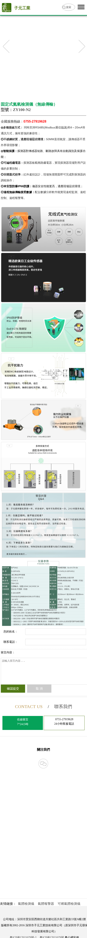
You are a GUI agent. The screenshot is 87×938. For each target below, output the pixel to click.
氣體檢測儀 (26, 903)
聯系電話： (10, 641)
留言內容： (8, 652)
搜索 (68, 7)
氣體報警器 (46, 903)
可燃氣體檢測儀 (69, 903)
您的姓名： (10, 631)
